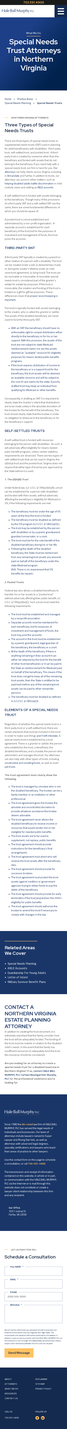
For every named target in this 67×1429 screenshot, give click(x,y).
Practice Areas (25, 99)
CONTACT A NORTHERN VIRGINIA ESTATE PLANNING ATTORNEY (30, 1017)
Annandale (13, 176)
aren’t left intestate (47, 736)
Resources (11, 1393)
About (8, 1379)
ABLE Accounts (17, 968)
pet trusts (10, 767)
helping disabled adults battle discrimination (29, 183)
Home (8, 99)
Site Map (40, 1384)
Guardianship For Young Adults (27, 973)
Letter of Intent (18, 977)
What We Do (11, 1388)
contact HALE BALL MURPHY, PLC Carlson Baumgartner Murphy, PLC (31, 1075)
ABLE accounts (45, 187)
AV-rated (27, 1124)
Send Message (19, 1353)
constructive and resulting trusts (22, 763)
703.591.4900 (33, 2)
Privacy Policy (43, 1388)
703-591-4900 (36, 1163)
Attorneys (11, 1384)
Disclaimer (41, 1379)
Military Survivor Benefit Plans (27, 982)
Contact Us (11, 1398)
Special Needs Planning (18, 103)
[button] (61, 11)
